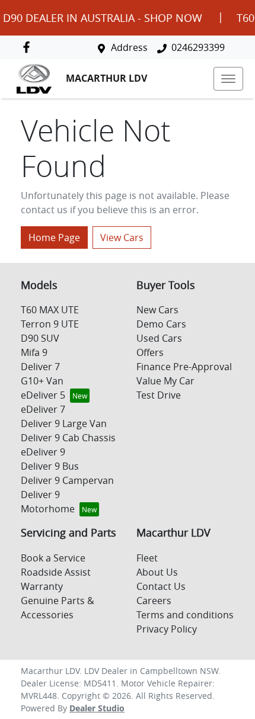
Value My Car (165, 380)
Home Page (54, 237)
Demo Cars (161, 323)
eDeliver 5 (43, 395)
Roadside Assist (56, 572)
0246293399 (198, 47)
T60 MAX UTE (50, 309)
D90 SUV (40, 338)
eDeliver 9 (43, 451)
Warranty (42, 586)
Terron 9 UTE (50, 323)
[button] (228, 79)
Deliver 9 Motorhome (48, 501)
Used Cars (159, 338)
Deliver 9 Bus (50, 466)
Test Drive (158, 395)
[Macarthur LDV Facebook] (29, 47)
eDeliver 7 (43, 409)
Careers (153, 600)
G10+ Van (42, 380)
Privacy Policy (166, 628)
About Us (157, 572)
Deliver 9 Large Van (64, 423)
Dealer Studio (97, 708)
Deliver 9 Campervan (67, 480)
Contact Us (161, 586)
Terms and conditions (185, 614)
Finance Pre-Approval (184, 366)
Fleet (147, 557)
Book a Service (53, 557)
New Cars (157, 309)
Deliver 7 (40, 366)
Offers (150, 352)
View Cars (122, 237)
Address (129, 47)
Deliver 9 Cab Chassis (68, 437)
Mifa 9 (34, 352)
